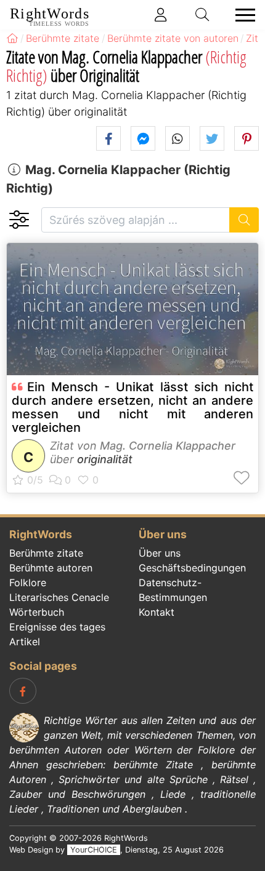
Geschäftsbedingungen (192, 568)
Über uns (160, 553)
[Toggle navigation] (241, 15)
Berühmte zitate (46, 553)
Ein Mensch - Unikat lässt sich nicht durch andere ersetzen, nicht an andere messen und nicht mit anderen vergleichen (132, 407)
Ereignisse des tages (57, 627)
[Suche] (244, 220)
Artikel (24, 641)
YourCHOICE (93, 849)
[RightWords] (12, 38)
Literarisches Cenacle (59, 597)
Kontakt (156, 612)
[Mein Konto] (161, 15)
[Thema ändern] (18, 220)
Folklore (27, 582)
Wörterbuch (36, 612)
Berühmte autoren (50, 568)
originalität (104, 459)
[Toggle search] (203, 15)
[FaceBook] (22, 691)
